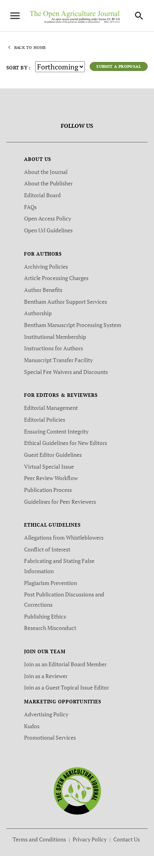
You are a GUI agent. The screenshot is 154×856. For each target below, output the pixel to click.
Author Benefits (43, 289)
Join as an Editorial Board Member (65, 664)
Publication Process (48, 489)
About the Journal (46, 172)
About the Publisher (48, 183)
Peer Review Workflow (51, 478)
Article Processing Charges (56, 278)
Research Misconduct (50, 628)
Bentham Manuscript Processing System (72, 325)
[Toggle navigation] (15, 15)
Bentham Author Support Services (65, 301)
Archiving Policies (46, 266)
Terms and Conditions (39, 839)
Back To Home (30, 47)
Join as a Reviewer (46, 676)
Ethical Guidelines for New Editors (65, 443)
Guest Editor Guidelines (53, 454)
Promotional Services (50, 737)
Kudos (31, 726)
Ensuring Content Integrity (56, 431)
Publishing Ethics (45, 616)
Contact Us (126, 839)
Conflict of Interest (47, 549)
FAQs (30, 207)
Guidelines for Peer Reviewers (60, 501)
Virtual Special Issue (49, 466)
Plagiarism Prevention (50, 583)
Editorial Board (42, 195)
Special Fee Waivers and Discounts (66, 372)
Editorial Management (51, 407)
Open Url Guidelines (48, 230)
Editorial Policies (44, 419)
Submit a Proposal (118, 66)
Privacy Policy (90, 839)
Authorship (38, 313)
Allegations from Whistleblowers (63, 537)
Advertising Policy (46, 714)
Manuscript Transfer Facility (58, 360)
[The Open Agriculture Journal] (77, 790)
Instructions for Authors (53, 348)
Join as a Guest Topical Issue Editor (66, 687)
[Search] (139, 15)
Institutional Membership (55, 336)
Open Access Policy (47, 218)
